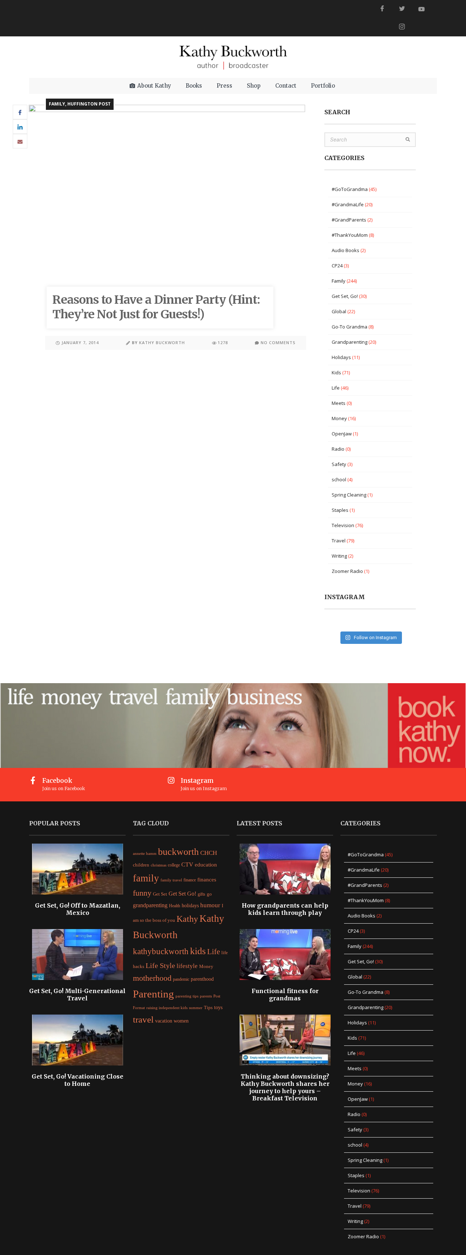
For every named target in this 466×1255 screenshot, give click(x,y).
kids (198, 951)
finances (206, 879)
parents (206, 996)
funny (142, 893)
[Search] (407, 139)
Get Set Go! (182, 893)
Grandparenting (349, 342)
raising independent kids (166, 1007)
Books (194, 85)
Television (343, 525)
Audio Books (345, 250)
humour (210, 905)
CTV (187, 864)
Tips (208, 1007)
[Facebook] (382, 9)
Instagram (197, 781)
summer (195, 1007)
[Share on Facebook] (20, 112)
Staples (340, 510)
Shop (254, 85)
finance (189, 880)
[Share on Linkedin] (20, 127)
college (174, 865)
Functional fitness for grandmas (285, 994)
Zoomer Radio (347, 571)
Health (174, 905)
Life (336, 388)
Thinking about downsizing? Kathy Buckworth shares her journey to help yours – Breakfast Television (285, 1087)
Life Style (160, 965)
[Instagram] (171, 780)
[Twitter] (402, 9)
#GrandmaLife (348, 204)
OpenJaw (342, 433)
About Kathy (154, 85)
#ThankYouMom (350, 235)
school (339, 479)
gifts (201, 894)
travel (143, 1019)
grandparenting (150, 905)
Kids (336, 372)
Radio (338, 449)
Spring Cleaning (349, 494)
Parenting (153, 994)
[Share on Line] (20, 141)
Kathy (187, 919)
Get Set (160, 894)
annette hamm (145, 854)
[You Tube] (421, 9)
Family (57, 104)
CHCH (208, 852)
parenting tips (186, 996)
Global (339, 311)
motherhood (152, 978)
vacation (163, 1021)
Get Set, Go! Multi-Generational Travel (77, 994)
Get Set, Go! (345, 296)
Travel (338, 540)
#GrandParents (349, 219)
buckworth (178, 851)
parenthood (202, 979)
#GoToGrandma (350, 189)
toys (218, 1007)
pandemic (181, 979)
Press (224, 85)
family (146, 878)
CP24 (337, 265)
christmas (158, 865)
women (181, 1021)
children (141, 865)
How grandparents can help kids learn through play (285, 909)
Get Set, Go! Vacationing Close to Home (77, 1080)
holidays (190, 905)
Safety (339, 464)
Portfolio (323, 85)
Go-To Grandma (349, 326)
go (209, 894)
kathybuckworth (161, 951)
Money (339, 418)
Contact (285, 85)
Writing (339, 556)
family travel (171, 880)
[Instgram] (402, 27)
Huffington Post (89, 104)
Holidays (341, 357)
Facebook (57, 781)
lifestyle (187, 966)
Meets (338, 403)
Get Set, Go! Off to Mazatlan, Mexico (77, 909)
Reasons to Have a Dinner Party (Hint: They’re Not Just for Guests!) (156, 307)
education (206, 864)
